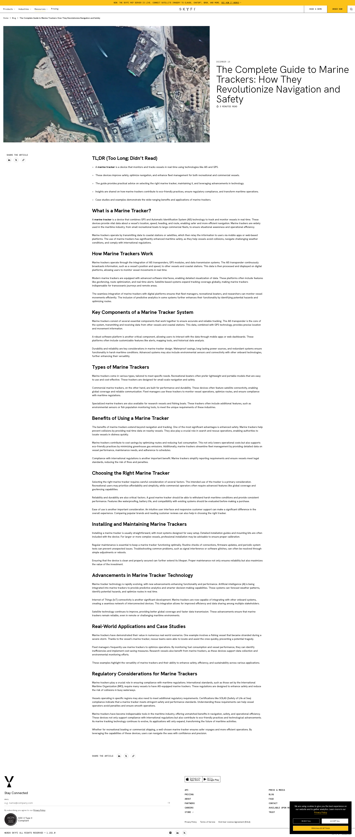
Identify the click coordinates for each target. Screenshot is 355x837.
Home (5, 18)
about (188, 799)
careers (189, 807)
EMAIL (6, 799)
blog (271, 794)
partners (190, 803)
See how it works (230, 3)
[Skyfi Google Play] (211, 779)
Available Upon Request (282, 807)
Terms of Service (207, 822)
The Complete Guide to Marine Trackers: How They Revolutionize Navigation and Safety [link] (60, 18)
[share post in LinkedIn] (9, 160)
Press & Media (277, 790)
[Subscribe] (167, 803)
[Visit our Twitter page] (184, 832)
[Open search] (351, 9)
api (186, 790)
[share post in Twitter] (16, 160)
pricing (189, 794)
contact (273, 803)
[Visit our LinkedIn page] (177, 832)
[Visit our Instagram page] (170, 832)
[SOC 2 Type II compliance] (18, 819)
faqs (271, 799)
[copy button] (23, 160)
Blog (14, 18)
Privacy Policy (320, 812)
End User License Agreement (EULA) (234, 822)
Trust (272, 812)
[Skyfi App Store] (194, 779)
